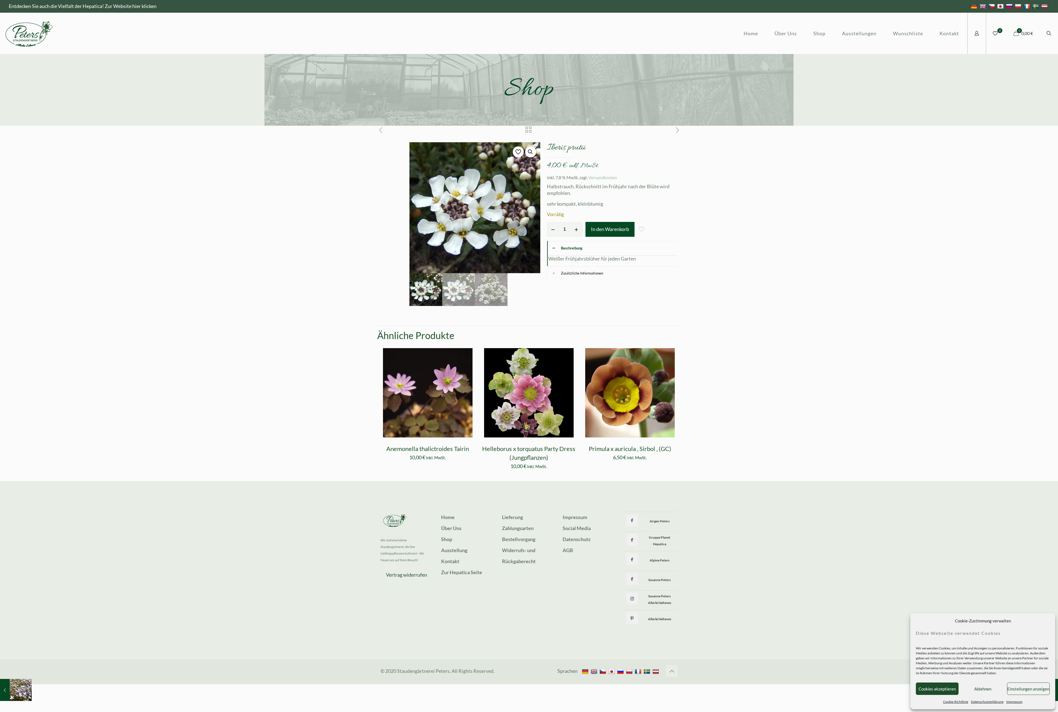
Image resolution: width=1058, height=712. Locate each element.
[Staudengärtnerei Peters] (29, 33)
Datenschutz (576, 539)
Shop (446, 539)
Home (448, 517)
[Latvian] (1045, 6)
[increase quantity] (576, 229)
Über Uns (451, 528)
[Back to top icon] (672, 671)
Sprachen (567, 671)
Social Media (577, 528)
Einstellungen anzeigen (1028, 688)
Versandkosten (602, 177)
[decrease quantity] (553, 229)
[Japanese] (1001, 6)
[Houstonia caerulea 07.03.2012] (16, 690)
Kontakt (450, 561)
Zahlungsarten (518, 528)
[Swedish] (1036, 6)
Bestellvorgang (518, 539)
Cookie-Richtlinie (955, 702)
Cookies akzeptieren (937, 688)
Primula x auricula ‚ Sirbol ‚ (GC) (630, 448)
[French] (1028, 6)
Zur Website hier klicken (130, 6)
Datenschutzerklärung (987, 702)
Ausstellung (454, 550)
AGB (568, 550)
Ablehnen (982, 688)
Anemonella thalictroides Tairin (427, 448)
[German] (975, 6)
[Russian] (1010, 6)
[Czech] (992, 6)
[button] (530, 151)
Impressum (1014, 702)
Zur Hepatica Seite (461, 572)
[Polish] (1019, 6)
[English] (983, 6)
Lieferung (512, 517)
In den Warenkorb (610, 229)
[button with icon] (632, 520)
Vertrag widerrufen (406, 575)
